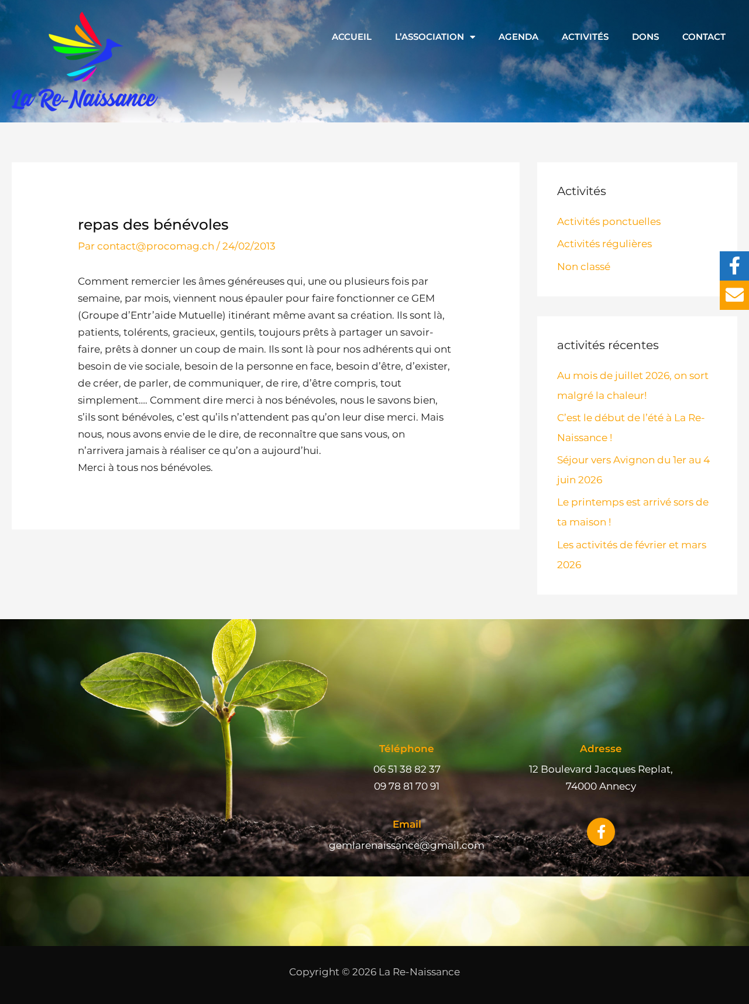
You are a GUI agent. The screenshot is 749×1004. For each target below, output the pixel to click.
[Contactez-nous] (734, 295)
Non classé (583, 266)
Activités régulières (604, 244)
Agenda (518, 36)
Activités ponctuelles (609, 221)
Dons (645, 36)
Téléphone (406, 748)
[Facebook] (734, 266)
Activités (585, 36)
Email (407, 824)
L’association (429, 36)
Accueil (352, 36)
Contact (704, 36)
